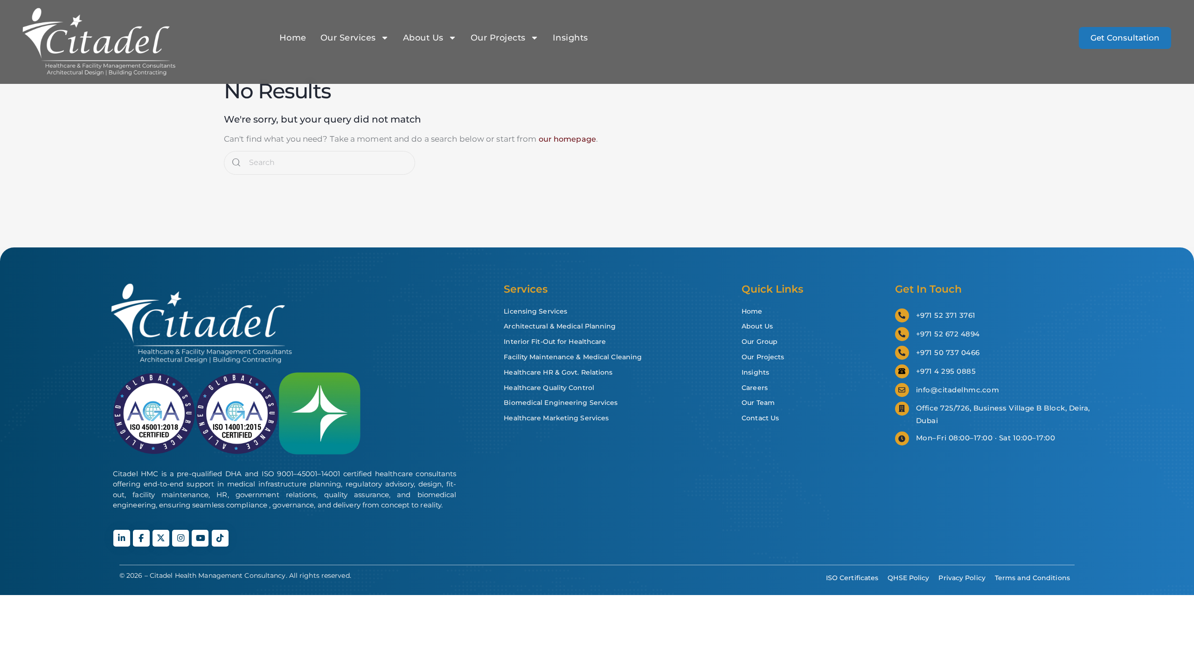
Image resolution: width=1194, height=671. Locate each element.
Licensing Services (535, 311)
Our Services (348, 38)
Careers (755, 387)
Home (292, 38)
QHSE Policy (908, 578)
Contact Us (760, 418)
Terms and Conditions (1032, 578)
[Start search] (236, 163)
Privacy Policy (961, 578)
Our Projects (498, 38)
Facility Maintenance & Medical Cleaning (573, 357)
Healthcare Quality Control (549, 387)
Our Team (758, 402)
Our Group (759, 341)
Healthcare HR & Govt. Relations (558, 372)
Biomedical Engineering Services (561, 402)
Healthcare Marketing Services (556, 418)
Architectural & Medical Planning (560, 326)
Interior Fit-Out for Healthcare (555, 341)
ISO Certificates (852, 578)
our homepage (567, 139)
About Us (423, 38)
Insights (570, 38)
